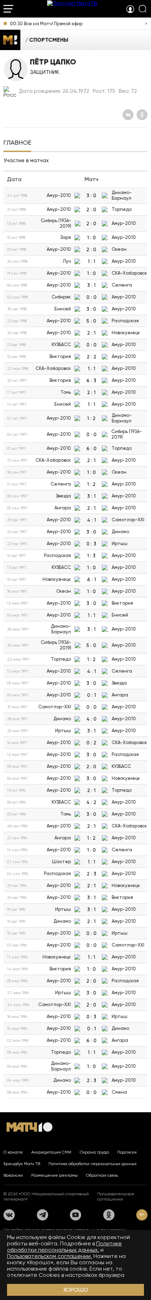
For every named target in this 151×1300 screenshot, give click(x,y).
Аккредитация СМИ (51, 1152)
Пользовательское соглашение (115, 1196)
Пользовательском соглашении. (49, 1256)
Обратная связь (102, 1175)
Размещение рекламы (54, 1175)
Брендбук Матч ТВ (22, 1163)
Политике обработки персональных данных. (64, 1246)
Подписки (127, 1152)
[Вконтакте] (128, 114)
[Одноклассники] (142, 114)
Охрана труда (94, 1152)
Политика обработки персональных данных (92, 1163)
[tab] (17, 143)
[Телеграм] (42, 1214)
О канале (13, 1152)
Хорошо (75, 1289)
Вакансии (13, 1175)
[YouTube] (75, 1214)
